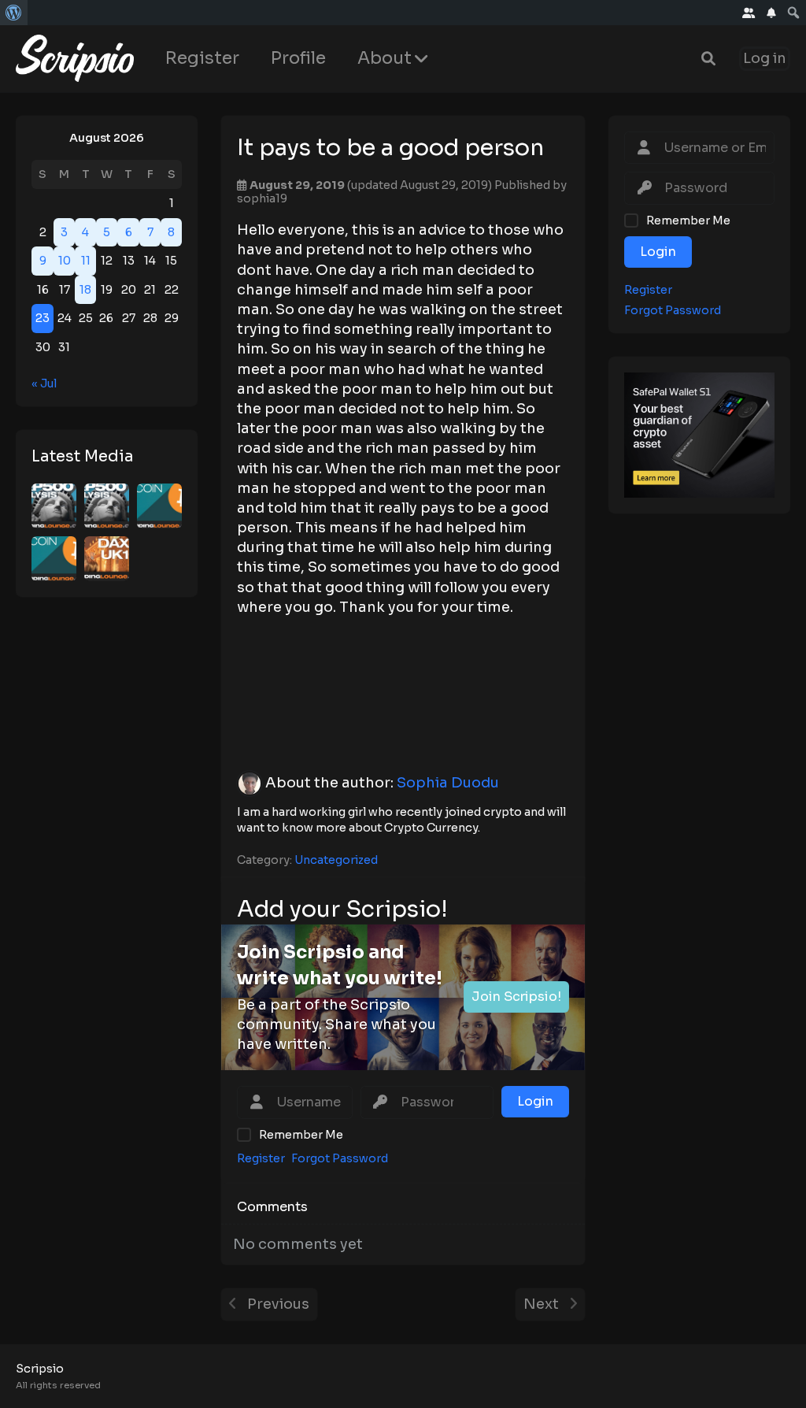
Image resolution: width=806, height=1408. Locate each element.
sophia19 (262, 198)
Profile (298, 58)
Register (202, 58)
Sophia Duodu (448, 782)
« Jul (44, 383)
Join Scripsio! (516, 996)
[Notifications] (771, 12)
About (384, 58)
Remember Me (688, 220)
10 (64, 261)
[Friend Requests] (749, 12)
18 (85, 290)
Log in (764, 58)
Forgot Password (672, 310)
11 (86, 261)
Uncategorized (336, 860)
